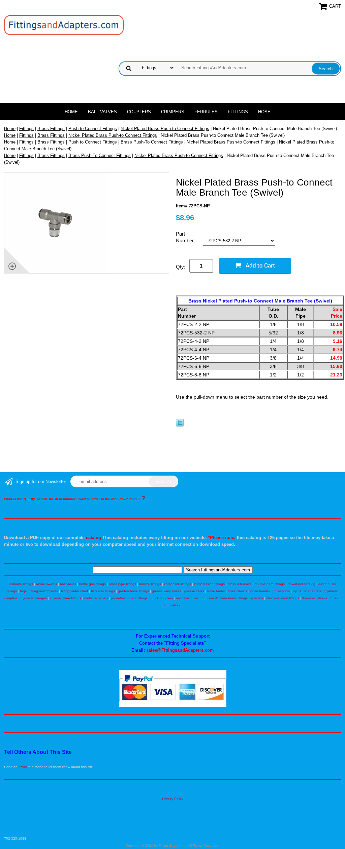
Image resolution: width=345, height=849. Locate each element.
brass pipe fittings (122, 584)
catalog (93, 537)
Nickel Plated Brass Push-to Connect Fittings (165, 128)
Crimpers (172, 111)
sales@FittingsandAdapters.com (180, 650)
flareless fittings (103, 591)
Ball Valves (102, 111)
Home (71, 111)
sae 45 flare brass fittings (228, 598)
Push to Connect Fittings (92, 128)
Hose (264, 111)
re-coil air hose (187, 598)
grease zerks (194, 591)
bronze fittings (150, 584)
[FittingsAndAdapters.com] (64, 24)
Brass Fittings (51, 128)
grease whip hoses (166, 591)
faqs (23, 591)
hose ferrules (260, 591)
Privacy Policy (172, 799)
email (23, 767)
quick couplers (162, 598)
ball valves (68, 584)
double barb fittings (270, 584)
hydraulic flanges (34, 598)
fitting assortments (44, 591)
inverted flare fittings (65, 598)
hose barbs (216, 591)
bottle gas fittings (92, 584)
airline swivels (46, 584)
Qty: (180, 267)
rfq (203, 598)
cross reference (240, 584)
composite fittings (177, 584)
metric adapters (96, 598)
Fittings (238, 111)
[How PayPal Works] (172, 706)
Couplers (139, 111)
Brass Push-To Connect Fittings (152, 142)
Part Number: (186, 237)
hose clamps (237, 591)
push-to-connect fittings (129, 598)
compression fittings (209, 584)
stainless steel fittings (282, 598)
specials (257, 598)
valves (175, 605)
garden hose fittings (133, 591)
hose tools (282, 591)
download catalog (301, 584)
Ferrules (206, 111)
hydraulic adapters (307, 591)
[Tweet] (180, 425)
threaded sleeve (314, 598)
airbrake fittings (21, 584)
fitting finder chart (74, 591)
